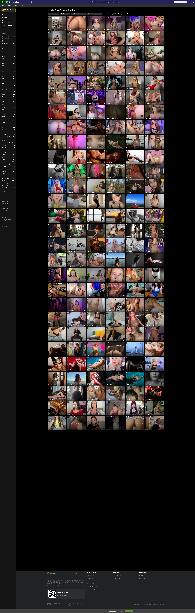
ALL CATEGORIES (9, 191)
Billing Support (5, 201)
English (79, 573)
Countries (65, 13)
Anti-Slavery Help (91, 589)
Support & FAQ (5, 199)
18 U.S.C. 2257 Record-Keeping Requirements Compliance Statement (149, 604)
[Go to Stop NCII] (77, 604)
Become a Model (5, 212)
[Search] (108, 2)
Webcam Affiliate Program (119, 581)
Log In (190, 2)
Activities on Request (94, 13)
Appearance (53, 13)
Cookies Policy (90, 583)
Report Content (5, 203)
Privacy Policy (5, 208)
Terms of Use (4, 210)
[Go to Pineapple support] (70, 604)
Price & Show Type (78, 13)
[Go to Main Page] (12, 2)
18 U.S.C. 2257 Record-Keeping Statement (7, 220)
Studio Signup (5, 215)
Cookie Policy (112, 611)
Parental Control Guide (92, 586)
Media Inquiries (5, 205)
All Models (4, 217)
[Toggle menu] (2, 2)
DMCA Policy (90, 581)
